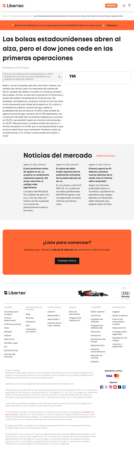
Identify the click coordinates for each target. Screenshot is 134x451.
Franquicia (96, 335)
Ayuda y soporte (120, 315)
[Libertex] (13, 6)
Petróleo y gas (11, 343)
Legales (116, 312)
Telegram (123, 387)
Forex (6, 328)
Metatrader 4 (54, 315)
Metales (8, 332)
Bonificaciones (11, 350)
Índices (7, 335)
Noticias (30, 318)
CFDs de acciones (12, 324)
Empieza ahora (67, 261)
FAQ (27, 325)
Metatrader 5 (54, 319)
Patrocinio (95, 332)
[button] (129, 5)
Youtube (115, 387)
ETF (5, 347)
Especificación (98, 345)
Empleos (95, 362)
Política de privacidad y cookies (118, 322)
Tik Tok (119, 387)
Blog (28, 314)
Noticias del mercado (20, 16)
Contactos (96, 315)
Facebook (101, 387)
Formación (31, 322)
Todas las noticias (105, 156)
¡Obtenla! (111, 25)
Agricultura (9, 339)
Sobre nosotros (98, 312)
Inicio (5, 16)
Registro (111, 5)
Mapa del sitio (119, 328)
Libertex (51, 312)
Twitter (106, 387)
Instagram (110, 387)
